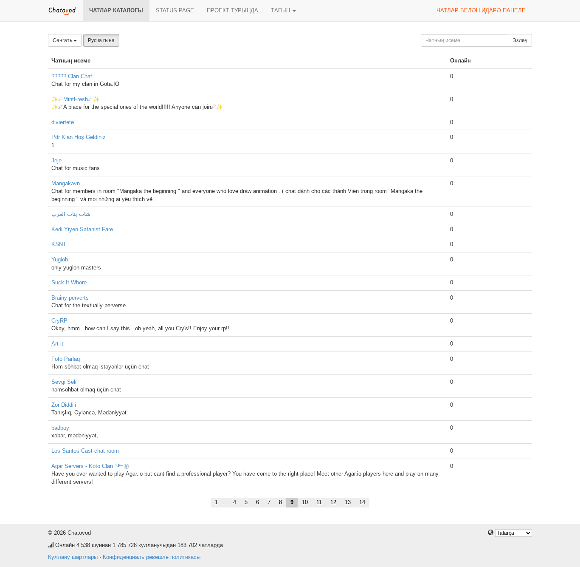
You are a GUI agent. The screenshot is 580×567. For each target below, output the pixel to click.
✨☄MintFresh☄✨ (75, 99)
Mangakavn (65, 183)
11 (319, 502)
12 (333, 502)
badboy (60, 428)
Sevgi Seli (63, 382)
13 (348, 502)
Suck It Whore (69, 282)
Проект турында (232, 10)
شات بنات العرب (70, 214)
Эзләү (519, 40)
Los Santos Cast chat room (85, 451)
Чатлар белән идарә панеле (481, 10)
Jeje (56, 160)
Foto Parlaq (65, 359)
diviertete (62, 122)
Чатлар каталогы (116, 10)
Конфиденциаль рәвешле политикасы (151, 557)
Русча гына (101, 40)
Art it (57, 343)
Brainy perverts (70, 298)
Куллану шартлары (73, 557)
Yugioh (59, 259)
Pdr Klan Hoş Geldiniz (78, 137)
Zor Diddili (63, 405)
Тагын (281, 10)
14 (362, 502)
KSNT (58, 244)
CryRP (59, 321)
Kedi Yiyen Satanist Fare (82, 229)
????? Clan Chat (71, 76)
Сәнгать (63, 40)
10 (305, 502)
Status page (175, 10)
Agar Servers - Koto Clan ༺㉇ (90, 466)
